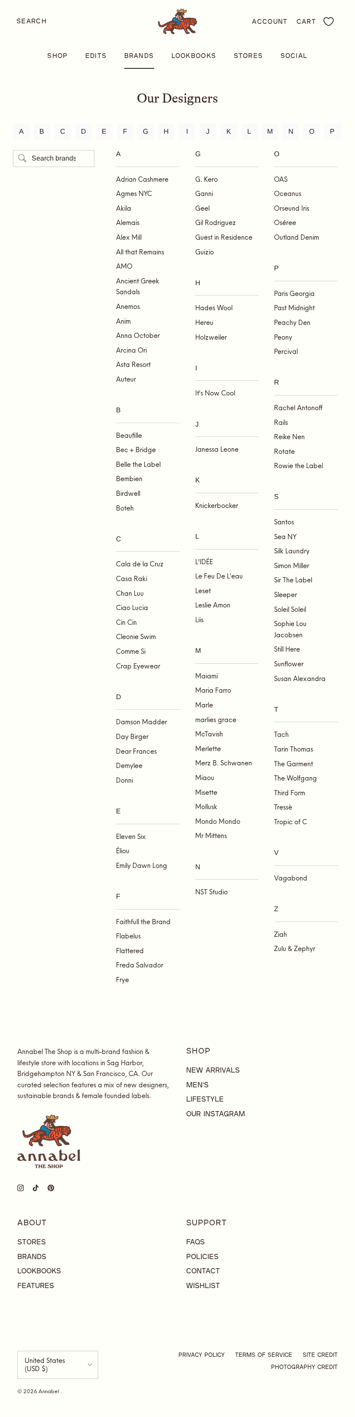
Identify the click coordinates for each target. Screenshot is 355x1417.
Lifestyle (205, 1099)
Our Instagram (215, 1113)
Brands (139, 55)
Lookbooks (193, 55)
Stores (248, 55)
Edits (96, 55)
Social (294, 55)
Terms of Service (263, 1354)
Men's (197, 1084)
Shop (57, 55)
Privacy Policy (201, 1354)
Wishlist (203, 1285)
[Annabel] (177, 21)
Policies (202, 1256)
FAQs (195, 1241)
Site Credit (320, 1354)
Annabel (50, 1391)
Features (35, 1285)
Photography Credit (304, 1366)
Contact (203, 1270)
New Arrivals (213, 1070)
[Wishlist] (328, 21)
